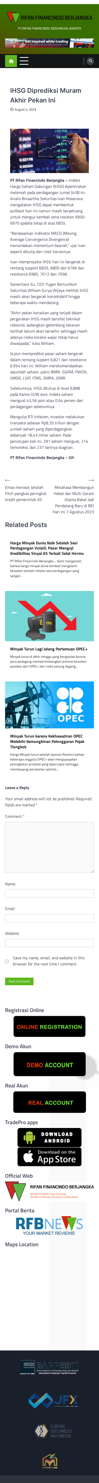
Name (10, 884)
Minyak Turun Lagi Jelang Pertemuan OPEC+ (49, 649)
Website (12, 933)
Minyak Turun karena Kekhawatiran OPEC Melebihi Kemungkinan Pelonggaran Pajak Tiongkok (47, 741)
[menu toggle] (24, 60)
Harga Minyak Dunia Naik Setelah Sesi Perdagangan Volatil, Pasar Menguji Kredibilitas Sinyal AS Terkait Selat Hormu (47, 548)
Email (10, 908)
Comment (15, 816)
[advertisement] (49, 43)
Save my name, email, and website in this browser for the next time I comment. (49, 961)
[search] (90, 61)
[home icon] (11, 61)
